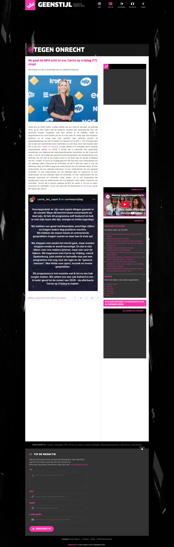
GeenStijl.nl (72, 545)
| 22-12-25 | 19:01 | (53, 298)
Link (31, 491)
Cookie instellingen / (93, 445)
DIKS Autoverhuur (105, 539)
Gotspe (53, 186)
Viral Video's (74, 539)
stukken (85, 539)
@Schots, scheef (34, 298)
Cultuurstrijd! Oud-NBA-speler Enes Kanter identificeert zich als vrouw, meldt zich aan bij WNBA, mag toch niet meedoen (125, 264)
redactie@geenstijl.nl (79, 464)
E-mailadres (35, 514)
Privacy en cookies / (77, 445)
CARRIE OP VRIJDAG (50, 147)
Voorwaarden (136, 445)
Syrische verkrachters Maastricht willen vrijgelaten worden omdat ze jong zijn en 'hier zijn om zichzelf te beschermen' (125, 243)
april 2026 (110, 293)
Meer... (108, 295)
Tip (30, 470)
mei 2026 (109, 291)
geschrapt (88, 186)
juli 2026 (109, 286)
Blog (93, 539)
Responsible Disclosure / (111, 445)
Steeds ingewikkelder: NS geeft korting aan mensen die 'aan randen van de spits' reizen (124, 269)
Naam (32, 503)
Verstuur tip (43, 529)
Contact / (51, 445)
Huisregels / (59, 445)
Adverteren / (126, 445)
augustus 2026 (111, 284)
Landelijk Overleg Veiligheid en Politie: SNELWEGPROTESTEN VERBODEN (119, 249)
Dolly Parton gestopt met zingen (117, 239)
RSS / (66, 445)
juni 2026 (109, 289)
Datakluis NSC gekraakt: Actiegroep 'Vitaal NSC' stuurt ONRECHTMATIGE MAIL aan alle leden (125, 258)
